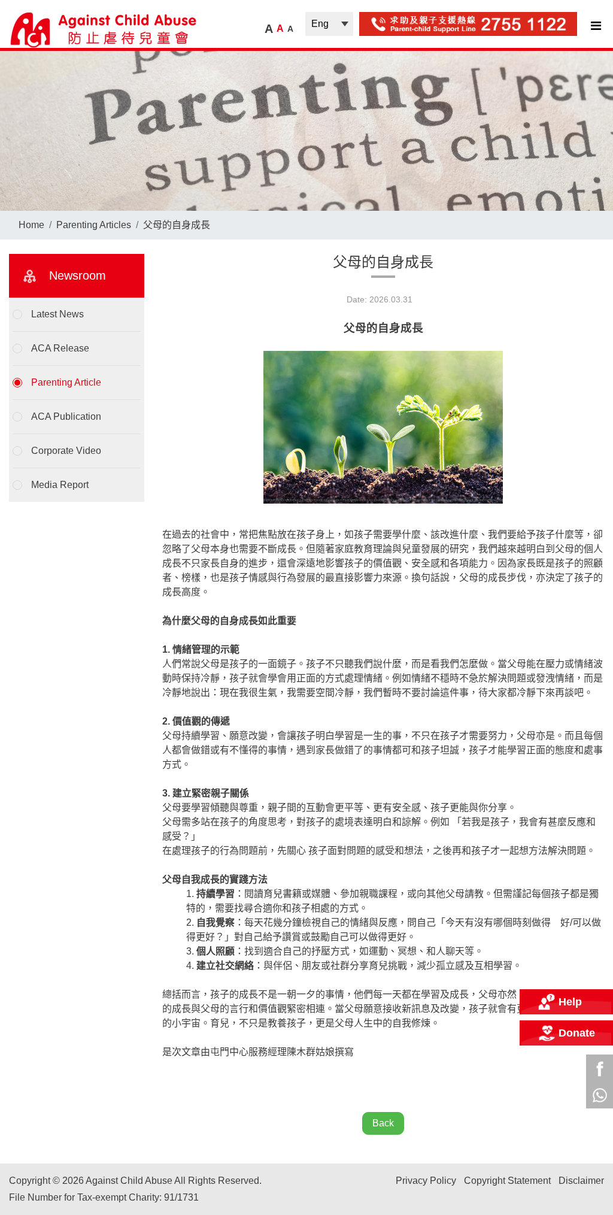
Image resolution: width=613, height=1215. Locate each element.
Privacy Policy (426, 1180)
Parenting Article (66, 382)
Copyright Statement (507, 1180)
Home (31, 225)
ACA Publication (66, 416)
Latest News (57, 314)
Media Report (60, 485)
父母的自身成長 (176, 225)
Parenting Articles (93, 225)
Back (383, 1123)
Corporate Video (66, 451)
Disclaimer (581, 1180)
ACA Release (60, 348)
